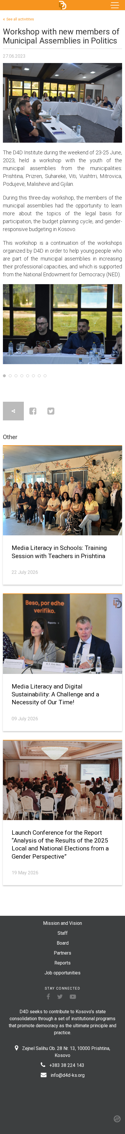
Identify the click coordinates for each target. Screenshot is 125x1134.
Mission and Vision (62, 923)
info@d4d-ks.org (68, 1075)
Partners (62, 953)
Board (63, 943)
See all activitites (20, 19)
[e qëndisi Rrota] (117, 1118)
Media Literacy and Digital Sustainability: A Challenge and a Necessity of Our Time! (55, 694)
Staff (63, 933)
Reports (62, 963)
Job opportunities (62, 973)
